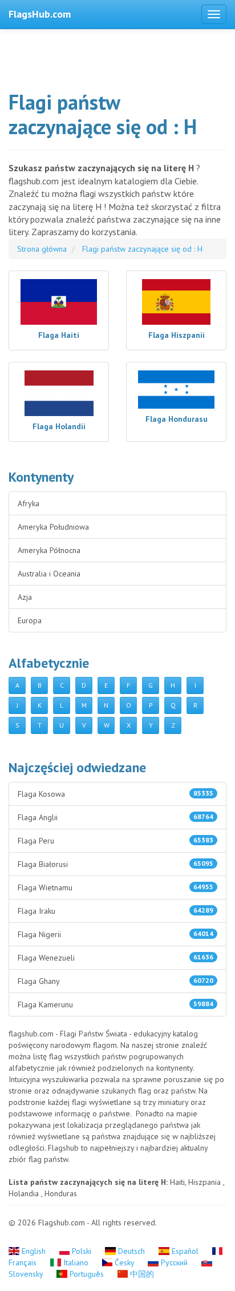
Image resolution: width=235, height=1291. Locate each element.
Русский (174, 1262)
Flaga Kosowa (115, 794)
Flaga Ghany (115, 981)
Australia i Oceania (49, 573)
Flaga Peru (115, 841)
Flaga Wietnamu (115, 887)
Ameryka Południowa (53, 527)
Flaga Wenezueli (115, 958)
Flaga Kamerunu (115, 1004)
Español (185, 1251)
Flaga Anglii (115, 817)
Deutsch (131, 1251)
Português (86, 1274)
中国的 (141, 1274)
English (33, 1251)
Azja (25, 597)
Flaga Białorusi (115, 864)
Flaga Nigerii (115, 934)
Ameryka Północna (49, 550)
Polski (82, 1251)
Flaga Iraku (115, 911)
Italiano (76, 1262)
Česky (124, 1262)
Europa (30, 620)
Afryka (28, 503)
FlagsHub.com (40, 14)
